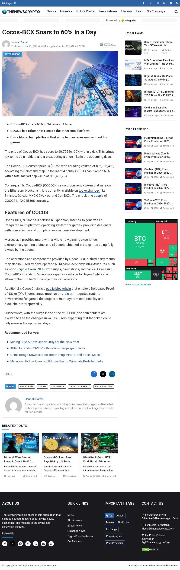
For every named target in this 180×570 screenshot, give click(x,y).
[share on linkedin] (112, 374)
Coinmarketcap (34, 171)
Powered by (131, 284)
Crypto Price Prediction (80, 536)
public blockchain (58, 288)
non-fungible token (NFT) (27, 269)
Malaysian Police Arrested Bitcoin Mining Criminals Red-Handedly (56, 361)
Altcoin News (12, 54)
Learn (139, 11)
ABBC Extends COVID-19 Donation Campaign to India (47, 348)
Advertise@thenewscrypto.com (160, 518)
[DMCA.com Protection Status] (150, 549)
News (50, 11)
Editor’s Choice (85, 11)
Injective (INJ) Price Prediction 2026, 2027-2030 (157, 188)
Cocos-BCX (13, 220)
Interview (126, 11)
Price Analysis (103, 386)
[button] (176, 11)
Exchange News (76, 530)
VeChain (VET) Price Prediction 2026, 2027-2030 (157, 203)
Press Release (107, 11)
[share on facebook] (94, 374)
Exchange (111, 529)
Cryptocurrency (80, 386)
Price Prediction (115, 543)
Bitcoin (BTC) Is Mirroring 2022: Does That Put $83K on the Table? (159, 95)
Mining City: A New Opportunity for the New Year (44, 342)
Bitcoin (110, 522)
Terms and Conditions (167, 565)
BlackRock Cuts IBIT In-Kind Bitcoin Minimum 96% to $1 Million (97, 461)
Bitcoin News (75, 525)
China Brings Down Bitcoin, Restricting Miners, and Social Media (55, 355)
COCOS (42, 386)
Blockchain (26, 386)
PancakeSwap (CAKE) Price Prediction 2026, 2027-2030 (157, 157)
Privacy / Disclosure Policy (141, 565)
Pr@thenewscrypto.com (156, 542)
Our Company (155, 11)
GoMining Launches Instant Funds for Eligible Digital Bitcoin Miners (158, 111)
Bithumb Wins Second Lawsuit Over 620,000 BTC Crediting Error (17, 461)
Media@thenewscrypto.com (158, 528)
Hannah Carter (19, 42)
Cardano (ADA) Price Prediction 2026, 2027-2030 (157, 172)
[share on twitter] (103, 374)
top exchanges (89, 190)
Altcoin (120, 515)
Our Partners (75, 541)
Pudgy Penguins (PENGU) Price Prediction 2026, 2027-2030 (158, 141)
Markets (65, 11)
